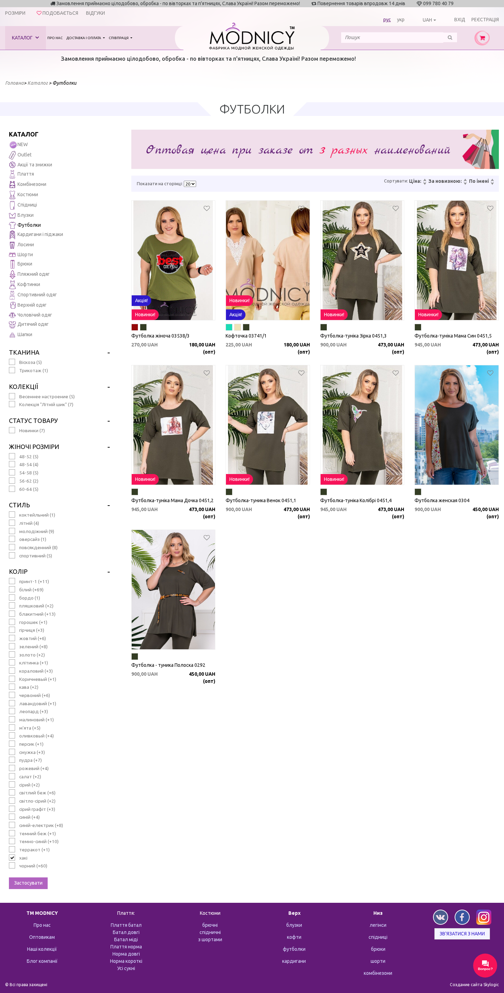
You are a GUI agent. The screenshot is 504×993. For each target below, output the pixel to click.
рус (387, 19)
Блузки (25, 215)
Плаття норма (126, 946)
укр (401, 19)
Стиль (19, 504)
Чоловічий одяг (34, 315)
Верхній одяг (32, 305)
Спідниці (27, 205)
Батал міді (126, 939)
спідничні (210, 932)
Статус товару (33, 420)
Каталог (23, 37)
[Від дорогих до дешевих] (424, 184)
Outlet (24, 154)
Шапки (24, 334)
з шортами (210, 939)
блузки (294, 925)
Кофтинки (28, 284)
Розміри (15, 13)
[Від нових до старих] (465, 180)
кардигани (294, 961)
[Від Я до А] (492, 184)
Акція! (141, 300)
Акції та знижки (34, 164)
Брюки (24, 264)
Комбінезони (31, 184)
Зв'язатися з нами (462, 933)
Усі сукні (126, 968)
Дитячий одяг (33, 324)
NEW (22, 144)
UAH (427, 20)
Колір (18, 571)
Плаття (25, 174)
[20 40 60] (190, 184)
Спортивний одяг (37, 294)
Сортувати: (396, 180)
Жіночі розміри (34, 446)
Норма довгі (126, 954)
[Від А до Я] (492, 180)
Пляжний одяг (33, 274)
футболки (294, 949)
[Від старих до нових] (465, 184)
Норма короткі (126, 961)
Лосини (25, 244)
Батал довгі (126, 932)
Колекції (23, 386)
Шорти (25, 254)
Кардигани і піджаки (40, 234)
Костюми (27, 194)
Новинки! (145, 314)
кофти (294, 937)
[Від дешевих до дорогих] (424, 180)
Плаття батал (126, 925)
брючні (210, 925)
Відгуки (95, 13)
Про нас (55, 38)
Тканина (24, 352)
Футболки (29, 225)
